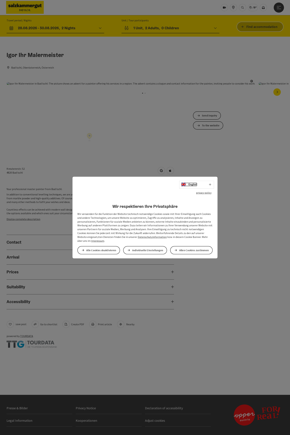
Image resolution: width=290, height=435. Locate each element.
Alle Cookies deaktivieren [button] (101, 250)
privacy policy (203, 192)
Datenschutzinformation (152, 237)
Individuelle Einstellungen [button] (147, 250)
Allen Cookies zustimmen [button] (194, 250)
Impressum (97, 240)
